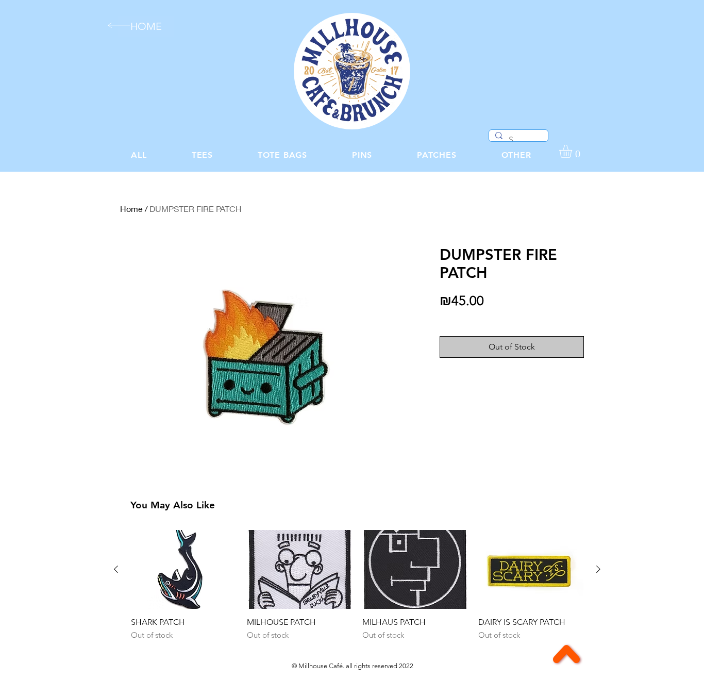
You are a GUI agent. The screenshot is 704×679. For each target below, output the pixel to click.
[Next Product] (598, 569)
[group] (357, 585)
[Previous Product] (116, 569)
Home (131, 208)
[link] (573, 151)
